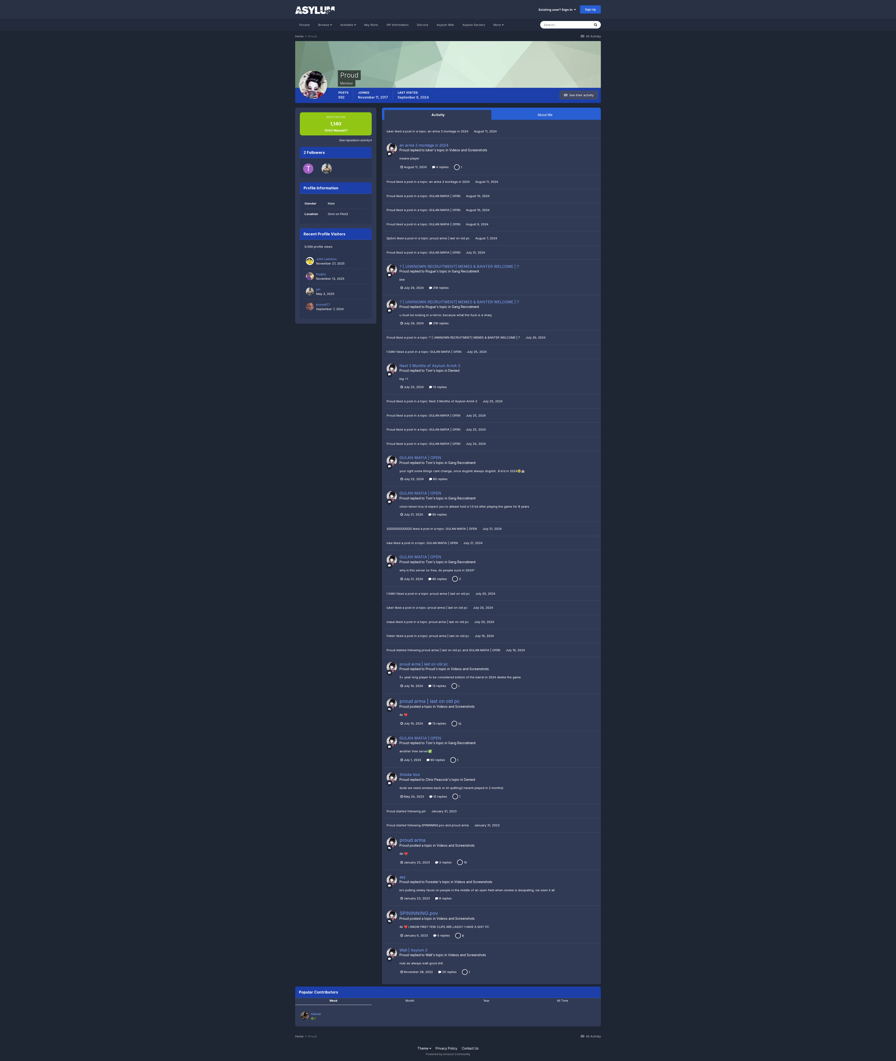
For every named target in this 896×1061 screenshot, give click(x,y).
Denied (453, 370)
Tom (429, 370)
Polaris (321, 274)
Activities (347, 25)
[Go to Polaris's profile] (310, 276)
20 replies (449, 972)
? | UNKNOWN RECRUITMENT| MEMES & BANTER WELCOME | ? (459, 266)
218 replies (440, 288)
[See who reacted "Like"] (457, 167)
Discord (422, 25)
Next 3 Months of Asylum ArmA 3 (429, 365)
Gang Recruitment (465, 271)
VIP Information (397, 25)
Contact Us (470, 1048)
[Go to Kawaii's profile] (305, 1016)
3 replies (445, 862)
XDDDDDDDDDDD (399, 528)
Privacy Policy (446, 1048)
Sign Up (590, 9)
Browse (324, 25)
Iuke (390, 543)
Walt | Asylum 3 (413, 950)
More (497, 25)
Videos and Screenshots (468, 150)
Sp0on (391, 238)
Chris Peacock (437, 780)
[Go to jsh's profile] (327, 168)
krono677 (323, 304)
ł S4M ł (391, 352)
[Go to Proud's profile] (392, 148)
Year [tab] (486, 1000)
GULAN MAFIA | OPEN (445, 196)
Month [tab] (410, 1000)
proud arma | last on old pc (450, 238)
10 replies (439, 796)
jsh (318, 289)
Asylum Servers (473, 25)
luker (390, 131)
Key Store (371, 25)
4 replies (442, 167)
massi (391, 622)
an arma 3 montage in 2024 (448, 131)
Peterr (391, 636)
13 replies (438, 686)
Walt (429, 955)
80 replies (440, 479)
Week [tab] (333, 1000)
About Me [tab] (545, 115)
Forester (432, 882)
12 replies (439, 387)
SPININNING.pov (433, 825)
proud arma (461, 825)
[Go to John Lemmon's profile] (310, 261)
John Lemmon (326, 259)
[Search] (595, 24)
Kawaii (316, 1014)
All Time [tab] (562, 1000)
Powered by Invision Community (448, 1054)
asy (402, 877)
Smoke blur (409, 774)
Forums (304, 25)
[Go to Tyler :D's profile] (308, 168)
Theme (423, 1048)
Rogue (431, 271)
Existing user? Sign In (556, 9)
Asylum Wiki (445, 25)
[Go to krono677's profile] (310, 307)
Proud (404, 150)
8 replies (445, 898)
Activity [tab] (437, 115)
